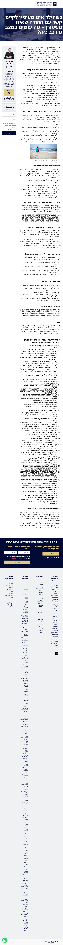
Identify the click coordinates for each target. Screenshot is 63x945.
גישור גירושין (26, 598)
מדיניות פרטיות (41, 627)
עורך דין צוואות (41, 593)
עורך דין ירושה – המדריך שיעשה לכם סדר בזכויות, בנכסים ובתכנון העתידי (39, 602)
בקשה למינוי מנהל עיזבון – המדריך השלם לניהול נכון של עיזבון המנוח (24, 924)
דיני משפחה (24, 631)
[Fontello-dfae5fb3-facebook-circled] (11, 603)
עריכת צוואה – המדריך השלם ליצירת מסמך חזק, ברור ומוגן (25, 810)
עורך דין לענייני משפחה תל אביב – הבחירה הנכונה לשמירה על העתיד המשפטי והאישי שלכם (24, 772)
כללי (26, 698)
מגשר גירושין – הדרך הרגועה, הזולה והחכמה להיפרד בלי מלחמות (25, 607)
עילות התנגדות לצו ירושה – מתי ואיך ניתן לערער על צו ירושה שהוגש (24, 911)
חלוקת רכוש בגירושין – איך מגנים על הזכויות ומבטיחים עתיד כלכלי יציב (24, 620)
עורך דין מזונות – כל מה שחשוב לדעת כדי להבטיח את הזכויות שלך (24, 707)
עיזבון (26, 689)
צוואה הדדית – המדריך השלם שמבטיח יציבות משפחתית (25, 869)
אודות (41, 584)
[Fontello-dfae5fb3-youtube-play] (11, 606)
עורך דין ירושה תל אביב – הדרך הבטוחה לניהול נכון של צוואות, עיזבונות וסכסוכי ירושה (25, 754)
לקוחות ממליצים (40, 618)
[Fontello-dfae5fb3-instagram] (8, 603)
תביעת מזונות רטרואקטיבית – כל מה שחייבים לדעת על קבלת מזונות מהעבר (24, 722)
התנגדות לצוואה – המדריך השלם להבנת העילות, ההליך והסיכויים (25, 839)
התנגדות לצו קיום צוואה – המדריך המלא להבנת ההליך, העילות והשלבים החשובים (25, 854)
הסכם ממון (25, 648)
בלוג (42, 621)
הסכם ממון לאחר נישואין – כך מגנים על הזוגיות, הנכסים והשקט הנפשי (24, 670)
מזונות (26, 701)
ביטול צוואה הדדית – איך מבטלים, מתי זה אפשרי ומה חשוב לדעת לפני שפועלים (24, 897)
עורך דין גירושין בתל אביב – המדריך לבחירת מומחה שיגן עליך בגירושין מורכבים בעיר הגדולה (24, 790)
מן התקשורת (39, 615)
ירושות (26, 692)
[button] (4, 940)
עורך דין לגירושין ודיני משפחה (39, 588)
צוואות (26, 800)
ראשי (41, 582)
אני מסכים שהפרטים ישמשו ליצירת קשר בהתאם (18, 558)
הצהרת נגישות (41, 631)
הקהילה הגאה (25, 695)
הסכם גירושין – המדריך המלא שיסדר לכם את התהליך (24, 590)
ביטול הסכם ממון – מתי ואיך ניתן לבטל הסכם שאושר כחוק (24, 683)
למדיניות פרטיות (11, 129)
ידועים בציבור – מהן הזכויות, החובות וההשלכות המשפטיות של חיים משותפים (24, 639)
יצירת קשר (40, 624)
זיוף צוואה (25, 803)
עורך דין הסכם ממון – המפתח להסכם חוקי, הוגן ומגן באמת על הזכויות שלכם (25, 656)
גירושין (26, 584)
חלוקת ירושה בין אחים (25, 732)
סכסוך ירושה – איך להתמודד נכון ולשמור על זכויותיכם (24, 740)
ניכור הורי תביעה (25, 628)
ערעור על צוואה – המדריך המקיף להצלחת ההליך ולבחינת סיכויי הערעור (25, 824)
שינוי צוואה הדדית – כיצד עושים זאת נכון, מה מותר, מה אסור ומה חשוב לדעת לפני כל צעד (24, 882)
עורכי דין (25, 714)
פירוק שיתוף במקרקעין (39, 611)
